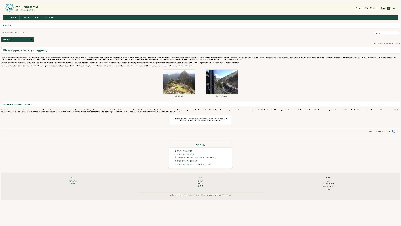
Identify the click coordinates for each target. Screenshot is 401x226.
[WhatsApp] (202, 186)
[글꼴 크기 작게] (384, 8)
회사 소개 (200, 183)
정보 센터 (5, 32)
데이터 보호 (218, 195)
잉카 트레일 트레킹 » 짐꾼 (185, 154)
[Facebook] (199, 186)
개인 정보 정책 (210, 195)
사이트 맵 (196, 195)
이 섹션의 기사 (7, 39)
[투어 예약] (394, 8)
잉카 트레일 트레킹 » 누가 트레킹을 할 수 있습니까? (194, 164)
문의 (328, 181)
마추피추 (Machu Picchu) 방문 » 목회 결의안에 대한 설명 (196, 157)
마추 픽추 (13, 32)
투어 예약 (72, 183)
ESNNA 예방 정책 (226, 195)
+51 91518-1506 (329, 184)
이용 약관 (202, 195)
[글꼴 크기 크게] (381, 8)
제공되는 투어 (73, 181)
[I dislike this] (394, 131)
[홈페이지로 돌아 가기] (6, 17)
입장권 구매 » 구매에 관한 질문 (187, 161)
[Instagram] (200, 186)
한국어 (328, 189)
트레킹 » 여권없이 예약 (184, 151)
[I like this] (386, 131)
